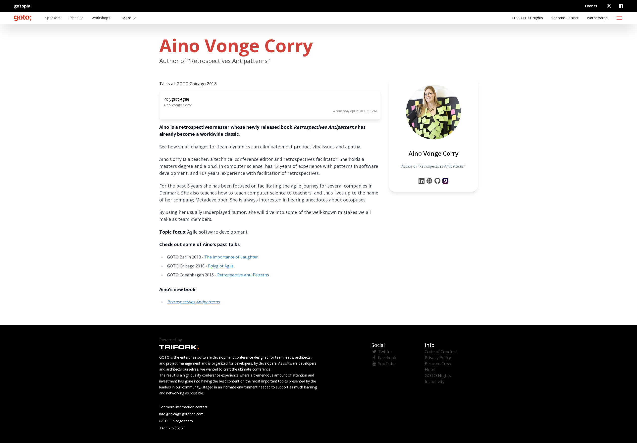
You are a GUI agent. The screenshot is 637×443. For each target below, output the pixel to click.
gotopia (22, 6)
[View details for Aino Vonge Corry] (445, 181)
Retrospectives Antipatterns (193, 302)
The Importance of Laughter (231, 257)
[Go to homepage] (22, 18)
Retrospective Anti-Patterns (243, 275)
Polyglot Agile (221, 266)
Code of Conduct (441, 351)
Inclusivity (434, 381)
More (127, 17)
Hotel (430, 369)
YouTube (387, 363)
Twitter (385, 351)
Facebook (387, 357)
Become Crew (438, 363)
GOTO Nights (438, 375)
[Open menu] (619, 18)
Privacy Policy (438, 357)
